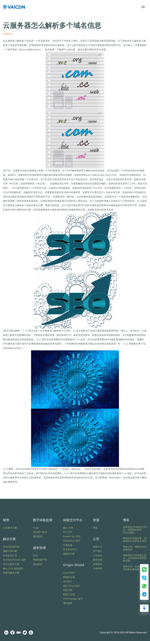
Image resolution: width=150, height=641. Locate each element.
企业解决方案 (10, 527)
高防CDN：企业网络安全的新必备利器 (135, 568)
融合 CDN (68, 527)
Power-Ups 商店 (72, 536)
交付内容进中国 (11, 546)
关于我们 (97, 551)
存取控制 (67, 590)
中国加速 (67, 545)
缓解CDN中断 (10, 551)
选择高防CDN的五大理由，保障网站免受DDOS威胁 (135, 529)
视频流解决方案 (11, 572)
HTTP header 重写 (73, 598)
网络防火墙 (69, 577)
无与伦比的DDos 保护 (14, 559)
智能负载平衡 (40, 559)
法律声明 (97, 568)
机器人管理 (69, 594)
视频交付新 (69, 553)
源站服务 (67, 603)
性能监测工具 (10, 555)
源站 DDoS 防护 (71, 585)
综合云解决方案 (11, 564)
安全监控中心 (70, 549)
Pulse (36, 527)
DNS (35, 555)
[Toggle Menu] (143, 7)
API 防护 (67, 581)
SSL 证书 (67, 532)
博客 (95, 527)
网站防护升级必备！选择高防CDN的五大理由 (135, 540)
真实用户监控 (40, 532)
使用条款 (97, 564)
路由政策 (37, 564)
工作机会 (97, 555)
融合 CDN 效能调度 (13, 568)
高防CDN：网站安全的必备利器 (135, 548)
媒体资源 (97, 559)
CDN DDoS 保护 (71, 540)
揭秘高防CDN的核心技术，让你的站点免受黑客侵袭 (135, 558)
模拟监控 (37, 536)
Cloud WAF (69, 572)
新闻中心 (97, 546)
